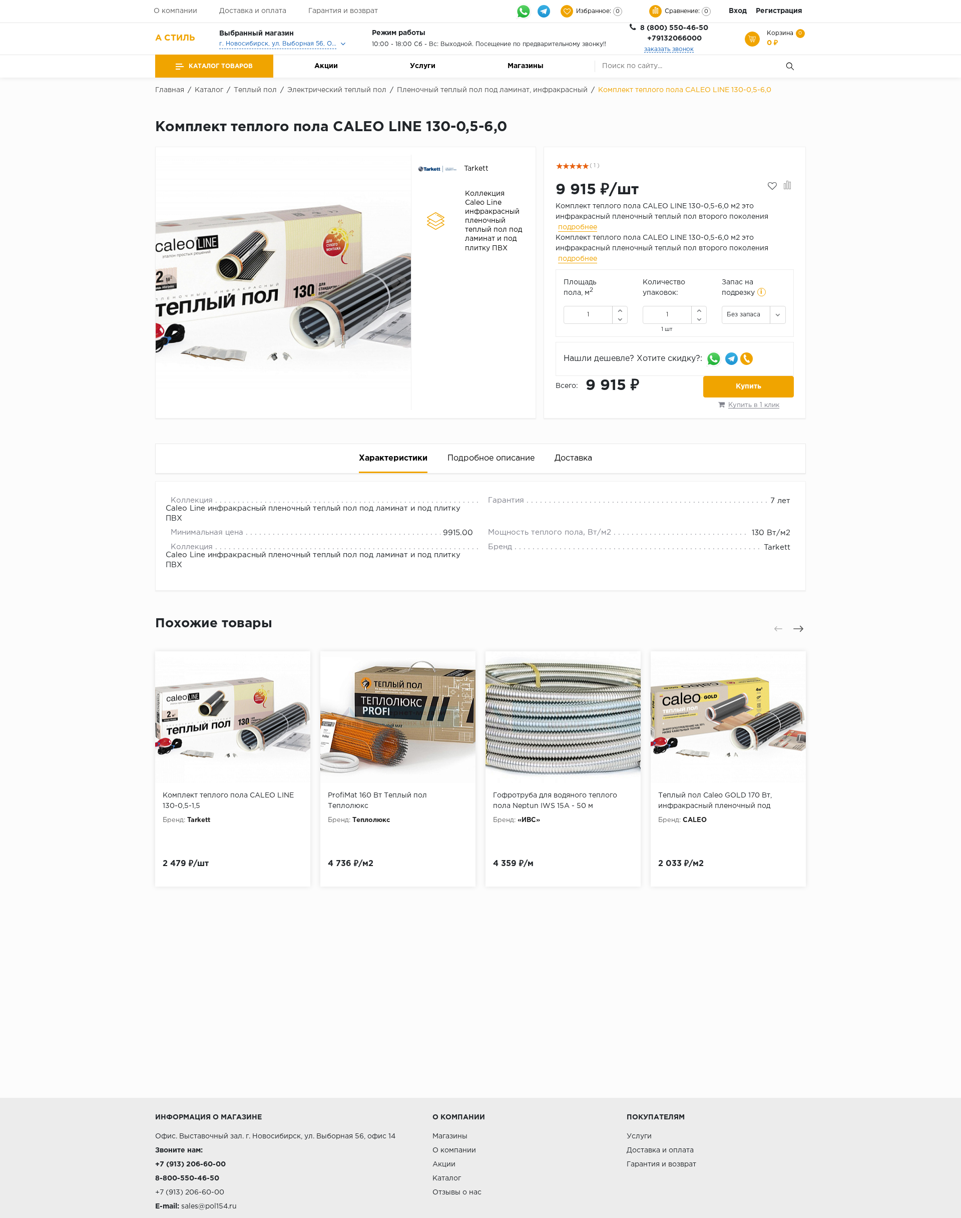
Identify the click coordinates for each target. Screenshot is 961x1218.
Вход (738, 11)
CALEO (695, 820)
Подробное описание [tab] (491, 458)
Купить (748, 386)
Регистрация (779, 11)
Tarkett (777, 547)
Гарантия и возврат (343, 11)
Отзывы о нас (457, 1192)
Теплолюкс (371, 820)
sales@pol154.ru (209, 1206)
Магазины (526, 66)
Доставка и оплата (252, 11)
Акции (326, 66)
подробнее (577, 227)
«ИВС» (529, 820)
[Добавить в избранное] (772, 186)
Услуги (422, 66)
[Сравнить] (787, 186)
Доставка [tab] (573, 458)
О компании (175, 11)
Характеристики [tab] (393, 458)
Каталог (446, 1178)
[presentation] (169, 282)
